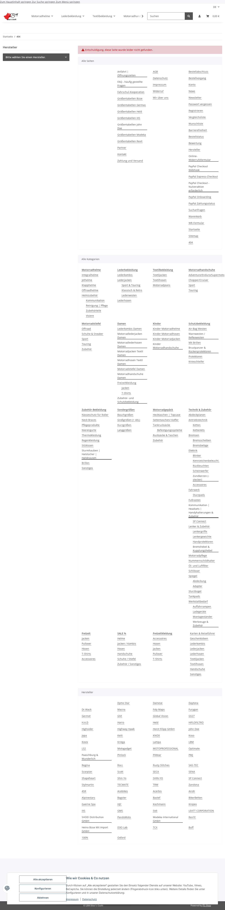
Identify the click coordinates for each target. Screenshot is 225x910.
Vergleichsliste (197, 117)
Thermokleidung (91, 435)
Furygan (193, 709)
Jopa (84, 735)
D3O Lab (122, 827)
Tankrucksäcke (161, 425)
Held (155, 722)
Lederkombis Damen (129, 328)
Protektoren (195, 356)
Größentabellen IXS (128, 118)
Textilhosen (159, 280)
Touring (193, 290)
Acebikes (122, 791)
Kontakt (121, 154)
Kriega (121, 742)
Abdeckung (199, 581)
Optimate (194, 748)
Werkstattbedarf (198, 601)
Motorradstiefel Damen (131, 369)
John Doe (194, 729)
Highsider (87, 729)
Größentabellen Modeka (131, 134)
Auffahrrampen (202, 606)
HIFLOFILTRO (196, 722)
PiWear (157, 755)
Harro (120, 722)
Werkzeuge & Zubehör (200, 623)
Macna (121, 709)
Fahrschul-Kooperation (130, 92)
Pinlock (121, 755)
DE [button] (214, 7)
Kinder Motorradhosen (166, 333)
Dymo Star (123, 703)
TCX (155, 827)
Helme (121, 638)
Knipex (193, 804)
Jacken (125, 388)
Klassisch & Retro (132, 290)
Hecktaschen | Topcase (166, 414)
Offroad (86, 328)
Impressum (72, 899)
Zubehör (87, 349)
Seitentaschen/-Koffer (166, 420)
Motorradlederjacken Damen (129, 335)
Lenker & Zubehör (199, 526)
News (192, 91)
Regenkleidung (90, 440)
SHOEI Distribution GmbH (93, 818)
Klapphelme (89, 285)
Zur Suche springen (44, 2)
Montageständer (202, 616)
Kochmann (159, 804)
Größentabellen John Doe (129, 126)
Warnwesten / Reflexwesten (197, 335)
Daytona (193, 703)
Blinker (197, 455)
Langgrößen (124, 430)
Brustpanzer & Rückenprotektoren (200, 349)
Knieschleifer (196, 361)
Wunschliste (196, 123)
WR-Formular (196, 223)
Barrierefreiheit (198, 130)
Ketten (197, 425)
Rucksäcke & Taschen (165, 435)
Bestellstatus (196, 136)
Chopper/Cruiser (198, 280)
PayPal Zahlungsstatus (202, 203)
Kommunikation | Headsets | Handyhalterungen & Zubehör (201, 510)
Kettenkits (199, 430)
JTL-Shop (206, 905)
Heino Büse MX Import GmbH (95, 829)
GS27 (192, 716)
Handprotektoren (203, 541)
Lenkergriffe (200, 531)
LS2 (84, 748)
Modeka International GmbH (165, 818)
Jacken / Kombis (126, 643)
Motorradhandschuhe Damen (130, 375)
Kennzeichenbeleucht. (206, 460)
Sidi (155, 810)
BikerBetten (195, 797)
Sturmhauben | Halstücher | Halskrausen (91, 454)
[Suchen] (189, 16)
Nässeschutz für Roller (95, 414)
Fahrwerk (194, 489)
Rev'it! (192, 817)
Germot (86, 716)
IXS (83, 810)
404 (191, 242)
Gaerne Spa (88, 804)
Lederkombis (125, 275)
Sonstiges (87, 468)
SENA (192, 771)
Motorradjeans (161, 285)
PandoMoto (124, 817)
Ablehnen (43, 897)
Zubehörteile (93, 310)
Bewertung (195, 143)
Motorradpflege (198, 555)
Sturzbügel (195, 591)
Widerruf (158, 91)
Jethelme (87, 280)
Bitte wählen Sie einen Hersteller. (26, 57)
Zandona (194, 784)
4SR (84, 791)
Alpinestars (88, 797)
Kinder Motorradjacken (166, 339)
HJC (119, 804)
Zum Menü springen (68, 2)
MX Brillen (195, 342)
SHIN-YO (158, 778)
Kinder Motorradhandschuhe (166, 345)
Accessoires (200, 484)
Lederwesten (129, 295)
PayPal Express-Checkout (203, 176)
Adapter (197, 586)
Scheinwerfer (200, 470)
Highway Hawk (125, 729)
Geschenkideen (199, 638)
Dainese (157, 703)
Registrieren (196, 110)
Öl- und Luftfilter (198, 565)
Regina (86, 765)
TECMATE (122, 784)
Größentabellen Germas (131, 105)
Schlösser (194, 570)
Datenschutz (89, 899)
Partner (121, 147)
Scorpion (87, 771)
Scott (120, 771)
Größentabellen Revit (129, 141)
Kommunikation (95, 300)
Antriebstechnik (198, 420)
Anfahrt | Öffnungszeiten (126, 73)
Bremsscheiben (202, 440)
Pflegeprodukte (90, 425)
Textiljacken (160, 275)
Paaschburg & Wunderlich (90, 756)
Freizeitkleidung (126, 382)
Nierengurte (89, 430)
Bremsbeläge (200, 445)
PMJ (191, 755)
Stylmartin (88, 784)
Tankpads (194, 596)
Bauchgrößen (125, 414)
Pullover (86, 643)
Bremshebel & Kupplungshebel (202, 548)
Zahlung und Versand (130, 160)
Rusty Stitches (161, 765)
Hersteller (194, 149)
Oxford (121, 837)
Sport (192, 285)
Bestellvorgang (197, 78)
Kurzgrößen (124, 425)
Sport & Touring (131, 285)
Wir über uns (160, 97)
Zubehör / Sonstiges (129, 664)
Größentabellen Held (129, 111)
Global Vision (160, 716)
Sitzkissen (87, 445)
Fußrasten (195, 500)
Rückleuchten (201, 465)
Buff (191, 827)
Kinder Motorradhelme (166, 328)
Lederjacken (124, 280)
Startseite (194, 229)
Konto (192, 84)
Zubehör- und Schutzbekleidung (128, 399)
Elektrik (193, 450)
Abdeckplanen (197, 414)
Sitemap (193, 236)
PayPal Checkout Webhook (198, 168)
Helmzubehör (90, 295)
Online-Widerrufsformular (200, 157)
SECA (156, 771)
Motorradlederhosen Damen (129, 344)
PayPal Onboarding (200, 197)
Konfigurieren (43, 888)
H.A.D (85, 722)
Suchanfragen (197, 210)
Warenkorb (195, 216)
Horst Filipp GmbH (164, 729)
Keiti (120, 735)
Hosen (85, 648)
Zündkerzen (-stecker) (201, 477)
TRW (155, 784)
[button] (199, 16)
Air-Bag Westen (198, 328)
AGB (155, 71)
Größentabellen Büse (129, 98)
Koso (191, 735)
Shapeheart (88, 778)
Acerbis (157, 791)
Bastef (156, 797)
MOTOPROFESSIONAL (165, 748)
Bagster (121, 797)
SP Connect (199, 521)
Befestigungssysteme (169, 430)
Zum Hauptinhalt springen (16, 2)
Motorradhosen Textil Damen (130, 361)
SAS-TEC (193, 765)
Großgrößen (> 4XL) (128, 420)
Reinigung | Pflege (97, 305)
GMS (120, 810)
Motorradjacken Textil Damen (130, 353)
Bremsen (194, 435)
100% (85, 837)
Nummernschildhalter (202, 560)
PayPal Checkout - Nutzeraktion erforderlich (199, 186)
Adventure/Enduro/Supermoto (206, 275)
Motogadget (124, 748)
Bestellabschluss (198, 71)
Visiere (90, 315)
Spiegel (193, 576)
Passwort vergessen (200, 104)
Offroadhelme (90, 290)
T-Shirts (126, 393)
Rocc (120, 765)
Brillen (85, 463)
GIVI (119, 716)
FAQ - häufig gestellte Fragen (130, 83)
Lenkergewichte (202, 536)
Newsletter (195, 97)
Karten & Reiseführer (202, 633)
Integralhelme (90, 275)
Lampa (157, 742)
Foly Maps (159, 709)
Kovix (85, 742)
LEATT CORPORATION (201, 810)
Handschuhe (124, 653)
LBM (191, 742)
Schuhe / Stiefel (126, 658)
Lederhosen (124, 300)
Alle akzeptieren (43, 879)
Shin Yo (121, 778)
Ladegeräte (199, 611)
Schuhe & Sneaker (92, 333)
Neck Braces (89, 420)
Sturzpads (199, 495)
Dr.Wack (86, 709)
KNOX (156, 735)
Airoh (192, 791)
